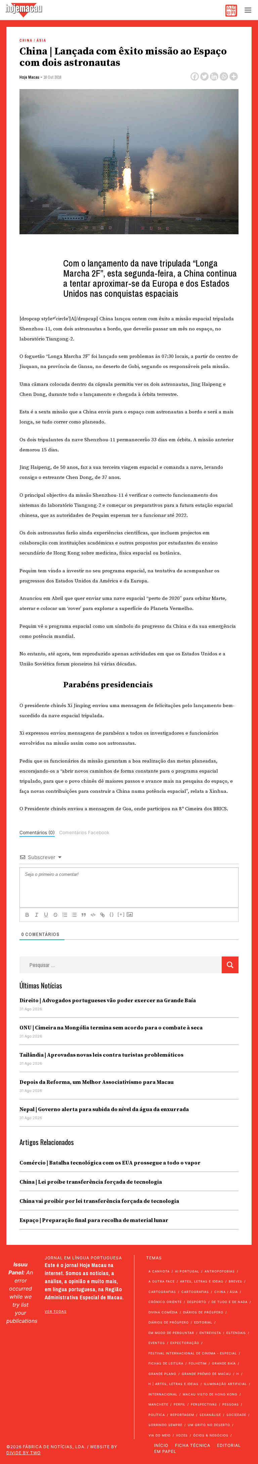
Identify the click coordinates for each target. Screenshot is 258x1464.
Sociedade (236, 1415)
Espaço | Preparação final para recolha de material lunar (93, 1220)
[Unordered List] (74, 915)
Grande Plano (162, 1374)
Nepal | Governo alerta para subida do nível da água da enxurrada (104, 1109)
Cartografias (162, 1292)
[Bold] (27, 915)
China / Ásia (32, 40)
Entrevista (210, 1333)
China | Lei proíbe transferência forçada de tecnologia (90, 1182)
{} (112, 914)
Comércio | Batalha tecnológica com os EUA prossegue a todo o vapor (110, 1163)
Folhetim (198, 1363)
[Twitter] (204, 76)
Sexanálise (210, 1415)
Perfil (179, 1404)
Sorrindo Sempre (165, 1425)
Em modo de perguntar (171, 1333)
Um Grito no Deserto (209, 1425)
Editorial (203, 1322)
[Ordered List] (65, 915)
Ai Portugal (187, 1271)
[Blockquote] (83, 915)
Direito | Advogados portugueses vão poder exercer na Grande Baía (107, 1000)
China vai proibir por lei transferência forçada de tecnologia (99, 1201)
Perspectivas (204, 1404)
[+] (121, 914)
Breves (235, 1281)
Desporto (196, 1302)
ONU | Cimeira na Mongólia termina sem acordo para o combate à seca (111, 1027)
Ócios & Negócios (210, 1435)
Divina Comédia (163, 1312)
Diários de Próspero (203, 1312)
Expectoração (184, 1343)
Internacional (162, 1394)
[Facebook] (194, 76)
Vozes (182, 1435)
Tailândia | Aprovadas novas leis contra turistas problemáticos (101, 1055)
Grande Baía (224, 1363)
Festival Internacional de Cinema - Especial (192, 1353)
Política (156, 1415)
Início (161, 1445)
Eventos (156, 1343)
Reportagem (182, 1415)
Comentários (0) (37, 832)
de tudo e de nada (230, 1302)
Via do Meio (159, 1435)
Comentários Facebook (84, 832)
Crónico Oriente (165, 1302)
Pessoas (230, 1404)
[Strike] (55, 915)
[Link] (102, 915)
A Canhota (159, 1271)
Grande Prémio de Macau (206, 1374)
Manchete (158, 1404)
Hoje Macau (29, 77)
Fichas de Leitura (165, 1363)
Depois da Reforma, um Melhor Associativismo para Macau (96, 1082)
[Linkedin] (214, 76)
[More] (233, 76)
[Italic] (36, 915)
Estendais (236, 1333)
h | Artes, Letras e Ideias (173, 1384)
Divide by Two (23, 1452)
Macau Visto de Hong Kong (210, 1394)
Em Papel (165, 1451)
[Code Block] (93, 915)
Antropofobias (220, 1271)
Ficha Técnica (192, 1445)
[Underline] (46, 915)
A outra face (161, 1281)
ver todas (56, 1311)
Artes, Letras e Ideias (201, 1281)
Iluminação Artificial (225, 1384)
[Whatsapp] (224, 76)
